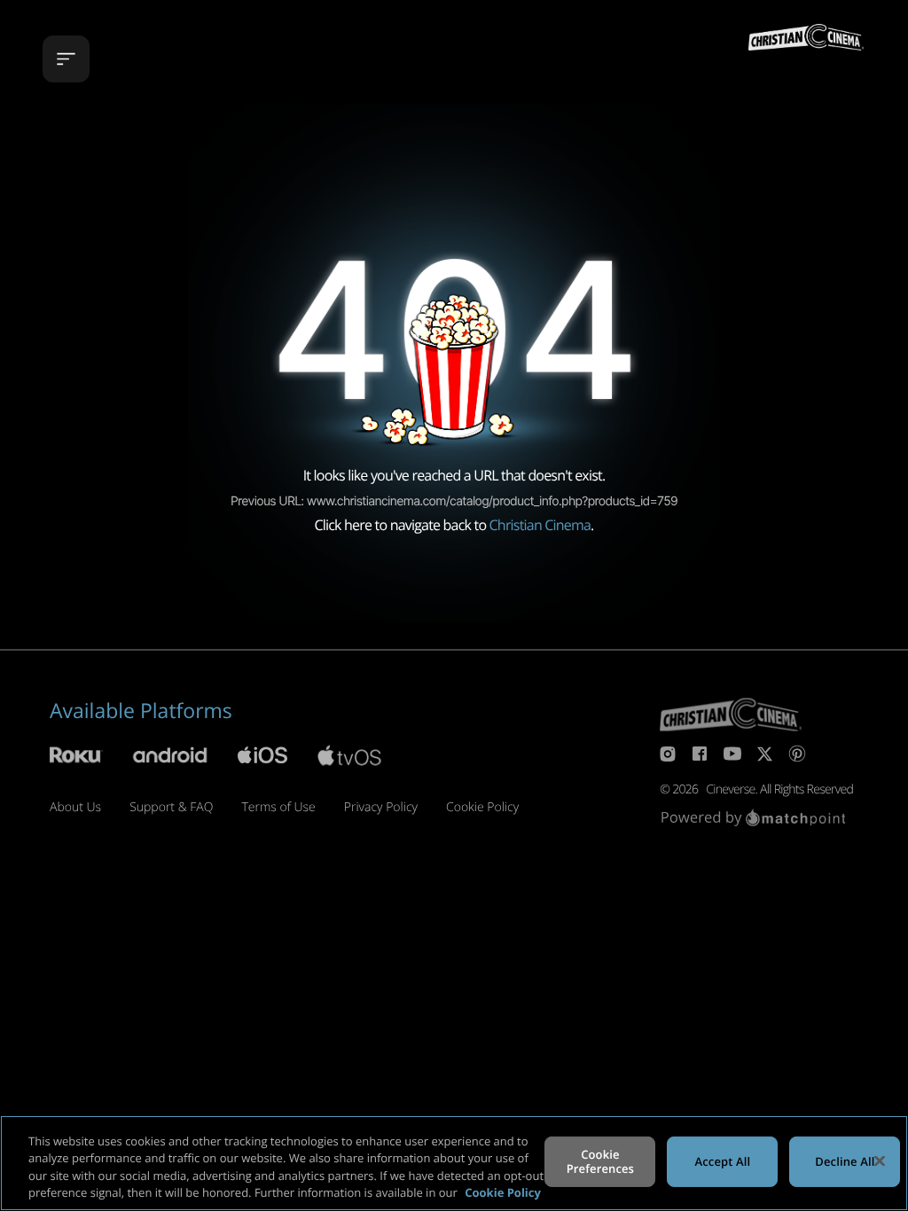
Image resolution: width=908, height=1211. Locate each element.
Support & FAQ (171, 807)
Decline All (844, 1161)
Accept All (723, 1161)
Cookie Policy (482, 807)
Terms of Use (278, 807)
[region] (454, 1163)
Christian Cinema (540, 525)
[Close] (879, 1160)
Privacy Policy (381, 807)
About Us (75, 807)
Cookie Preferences (600, 1161)
